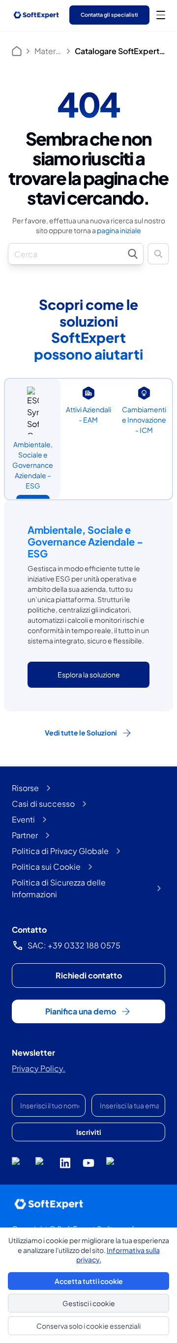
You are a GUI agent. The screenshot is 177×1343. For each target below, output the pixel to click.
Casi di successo (43, 803)
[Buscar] (158, 254)
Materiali (48, 51)
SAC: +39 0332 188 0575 (74, 945)
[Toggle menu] (160, 15)
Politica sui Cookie (46, 866)
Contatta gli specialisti (109, 14)
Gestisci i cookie (88, 1303)
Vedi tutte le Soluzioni (81, 732)
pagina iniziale (119, 230)
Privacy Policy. (38, 1068)
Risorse (25, 788)
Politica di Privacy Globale (60, 851)
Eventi (23, 819)
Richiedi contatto (89, 975)
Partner (25, 835)
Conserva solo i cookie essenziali (88, 1325)
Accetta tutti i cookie (89, 1281)
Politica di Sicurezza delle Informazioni (59, 888)
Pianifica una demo (80, 1011)
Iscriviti (88, 1132)
